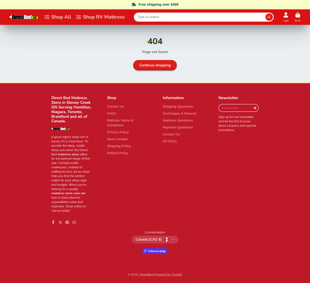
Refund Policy (118, 153)
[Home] (23, 17)
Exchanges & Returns (179, 113)
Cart (298, 17)
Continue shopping (155, 65)
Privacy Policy (118, 132)
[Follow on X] (60, 222)
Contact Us (115, 106)
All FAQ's (170, 141)
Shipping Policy (119, 146)
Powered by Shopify (168, 274)
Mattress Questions (178, 120)
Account (286, 17)
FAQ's (111, 113)
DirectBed (146, 274)
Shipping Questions (178, 106)
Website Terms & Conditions (120, 122)
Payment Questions (178, 127)
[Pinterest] (67, 222)
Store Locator (117, 139)
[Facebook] (53, 222)
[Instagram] (74, 222)
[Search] (269, 17)
